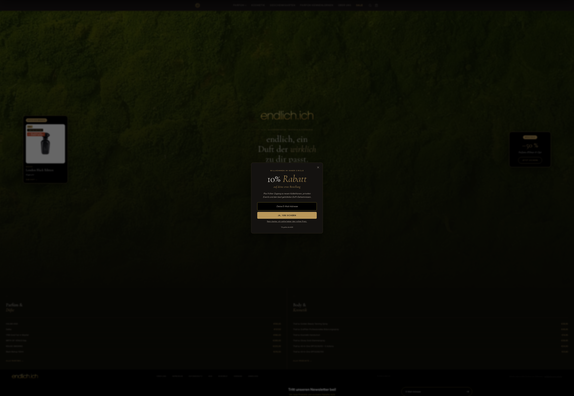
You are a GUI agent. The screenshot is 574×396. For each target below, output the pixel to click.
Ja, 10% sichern (287, 215)
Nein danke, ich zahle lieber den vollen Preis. (287, 221)
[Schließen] (318, 167)
